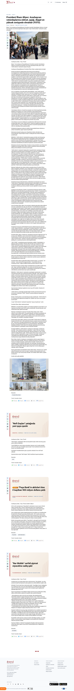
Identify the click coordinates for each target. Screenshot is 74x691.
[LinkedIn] (21, 684)
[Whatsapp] (8, 684)
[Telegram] (18, 684)
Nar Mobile (14, 630)
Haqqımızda (48, 662)
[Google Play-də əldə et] (63, 684)
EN (61, 688)
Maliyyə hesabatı (49, 671)
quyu (13, 459)
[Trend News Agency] (10, 662)
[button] (7, 33)
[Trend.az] (10, 2)
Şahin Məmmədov (21, 534)
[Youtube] (16, 684)
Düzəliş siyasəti (48, 669)
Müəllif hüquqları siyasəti (62, 666)
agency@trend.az (10, 676)
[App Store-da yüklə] (54, 684)
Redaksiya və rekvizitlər (50, 664)
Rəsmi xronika (36, 664)
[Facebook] (10, 684)
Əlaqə (47, 666)
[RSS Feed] (23, 684)
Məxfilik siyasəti (60, 664)
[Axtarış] (48, 2)
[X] (13, 684)
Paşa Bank (14, 534)
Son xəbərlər (36, 662)
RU (65, 688)
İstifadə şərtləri (60, 662)
